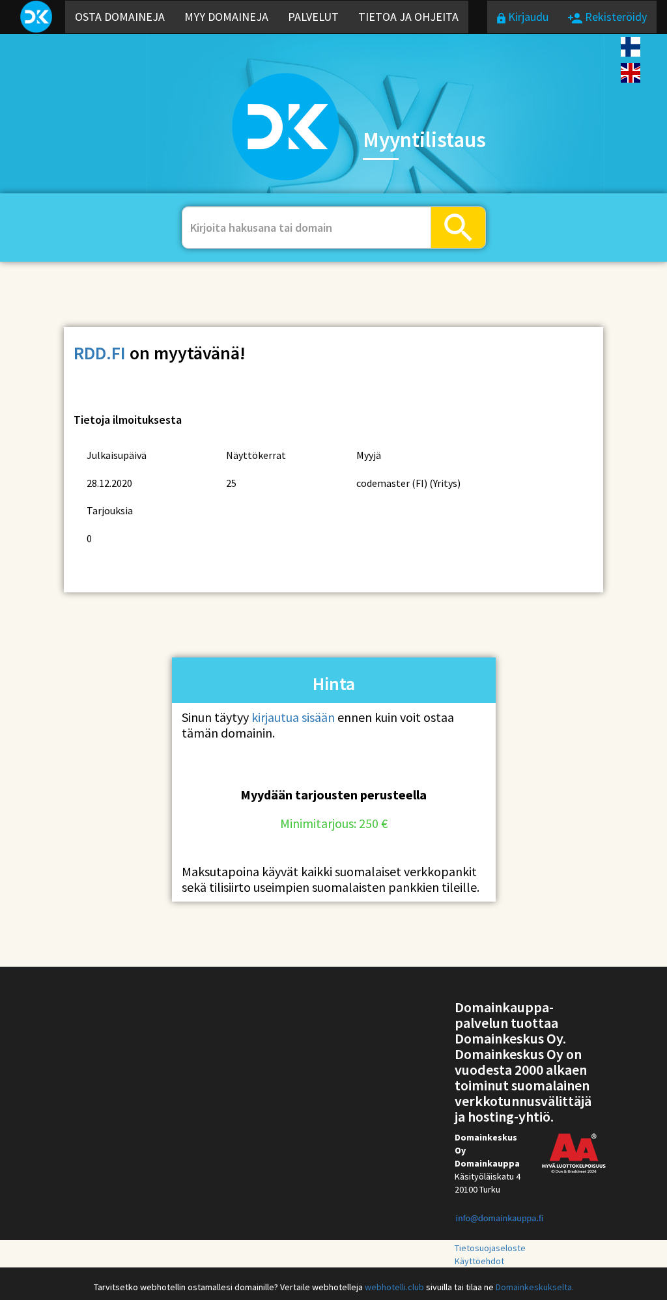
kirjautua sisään (293, 717)
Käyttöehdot (479, 1261)
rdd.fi (100, 353)
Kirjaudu (526, 16)
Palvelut (313, 16)
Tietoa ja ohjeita (408, 16)
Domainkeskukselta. (535, 1287)
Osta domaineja (120, 16)
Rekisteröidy (614, 16)
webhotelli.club (394, 1287)
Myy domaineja (226, 16)
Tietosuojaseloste (490, 1248)
